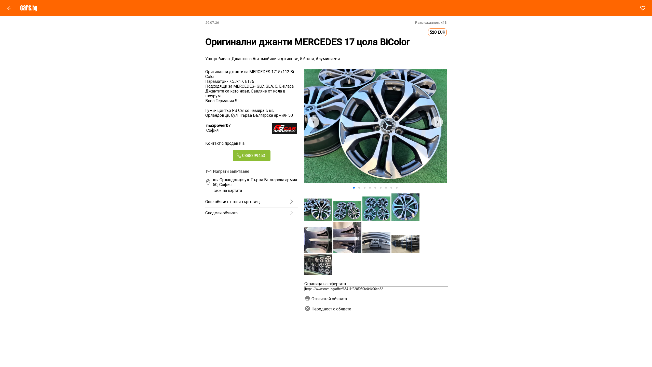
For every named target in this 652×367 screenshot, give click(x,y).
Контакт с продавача (224, 143)
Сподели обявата (221, 213)
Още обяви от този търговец (232, 201)
